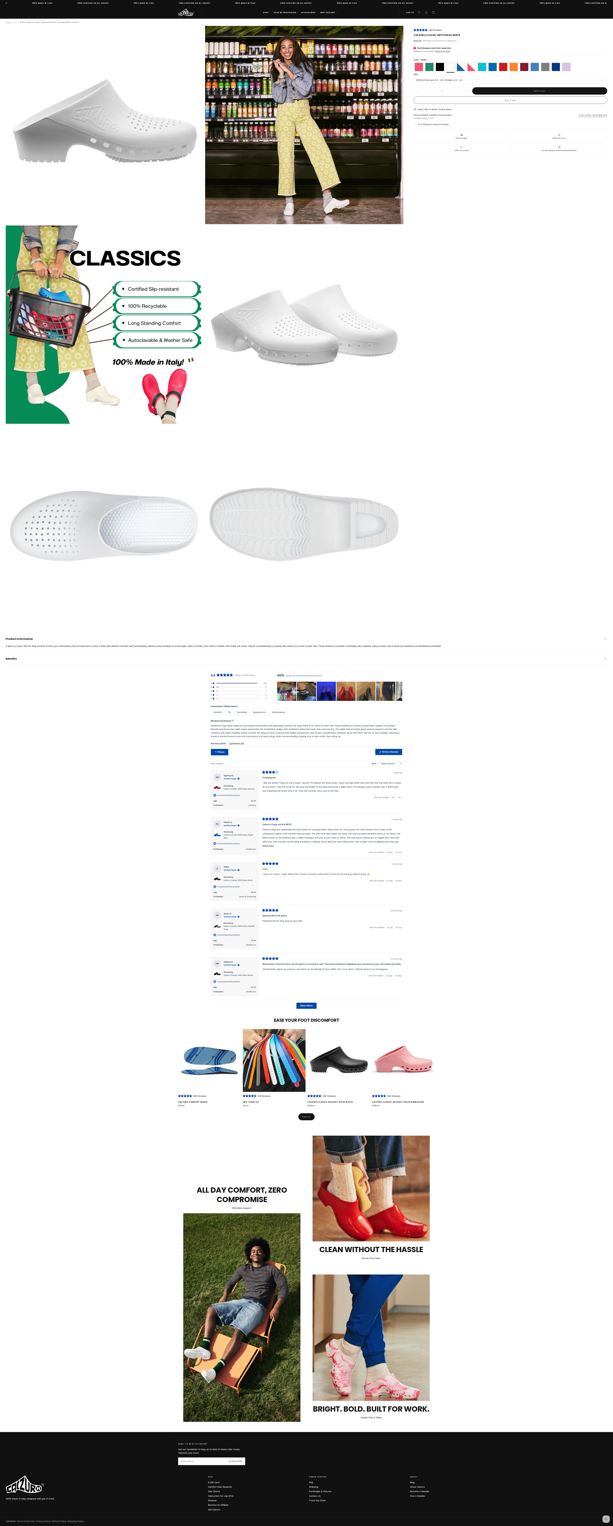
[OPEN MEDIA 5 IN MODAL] (398, 618)
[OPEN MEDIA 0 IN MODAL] (199, 219)
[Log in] (426, 12)
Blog (412, 1482)
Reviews (212, 1500)
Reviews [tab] (218, 744)
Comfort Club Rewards (220, 1487)
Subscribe (235, 1461)
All (15, 22)
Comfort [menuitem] (217, 712)
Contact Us (315, 1496)
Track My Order (317, 1500)
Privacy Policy (43, 1521)
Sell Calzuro (214, 1509)
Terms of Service (26, 1521)
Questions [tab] (237, 744)
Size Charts (214, 1491)
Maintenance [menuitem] (278, 712)
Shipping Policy (75, 1521)
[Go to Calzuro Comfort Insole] (209, 1060)
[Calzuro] (25, 1484)
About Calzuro (417, 1487)
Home (8, 22)
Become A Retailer (419, 1491)
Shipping (427, 41)
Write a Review (392, 752)
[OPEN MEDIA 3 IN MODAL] (398, 419)
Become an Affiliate (218, 1505)
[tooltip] (232, 721)
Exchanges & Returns (320, 1491)
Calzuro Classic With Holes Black (238, 880)
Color (420, 59)
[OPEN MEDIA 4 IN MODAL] (199, 618)
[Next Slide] (399, 691)
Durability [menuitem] (242, 712)
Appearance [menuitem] (259, 712)
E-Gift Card (213, 1482)
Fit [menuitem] (229, 712)
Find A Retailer (417, 1496)
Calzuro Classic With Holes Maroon (239, 789)
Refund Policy (59, 1521)
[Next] (427, 1068)
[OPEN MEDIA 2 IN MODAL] (199, 419)
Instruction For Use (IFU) (220, 1496)
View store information (593, 115)
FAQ (311, 1482)
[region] (339, 691)
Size (416, 74)
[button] (410, 13)
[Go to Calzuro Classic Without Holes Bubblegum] (403, 1060)
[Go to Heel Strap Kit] (274, 1060)
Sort (374, 763)
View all (306, 1117)
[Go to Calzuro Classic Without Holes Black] (338, 1060)
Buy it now (510, 100)
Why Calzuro (327, 12)
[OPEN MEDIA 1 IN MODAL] (398, 219)
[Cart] (433, 12)
